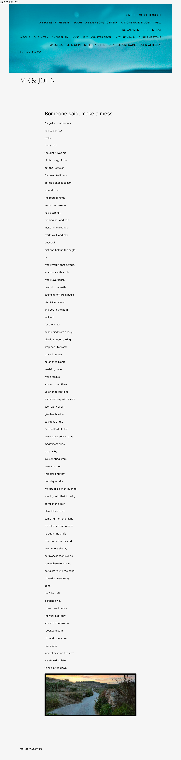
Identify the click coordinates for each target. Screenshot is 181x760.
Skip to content (9, 1)
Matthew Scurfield (31, 52)
